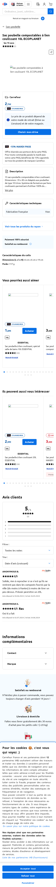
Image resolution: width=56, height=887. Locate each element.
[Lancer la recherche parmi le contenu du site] (50, 11)
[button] (28, 4)
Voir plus (9, 190)
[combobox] (28, 11)
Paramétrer (28, 882)
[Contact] (46, 653)
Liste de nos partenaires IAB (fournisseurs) (24, 857)
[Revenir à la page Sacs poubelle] (3, 26)
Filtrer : (5, 544)
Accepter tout (28, 868)
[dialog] (28, 814)
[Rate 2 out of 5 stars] (6, 46)
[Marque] (46, 664)
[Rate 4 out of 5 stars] (10, 46)
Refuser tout (28, 875)
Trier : (5, 557)
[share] (51, 52)
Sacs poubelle (13, 26)
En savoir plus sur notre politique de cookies (26, 826)
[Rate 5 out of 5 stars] (12, 46)
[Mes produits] (38, 4)
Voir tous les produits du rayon (22, 226)
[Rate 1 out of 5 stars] (3, 46)
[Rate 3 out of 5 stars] (8, 46)
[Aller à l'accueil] (4, 4)
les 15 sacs (9, 42)
